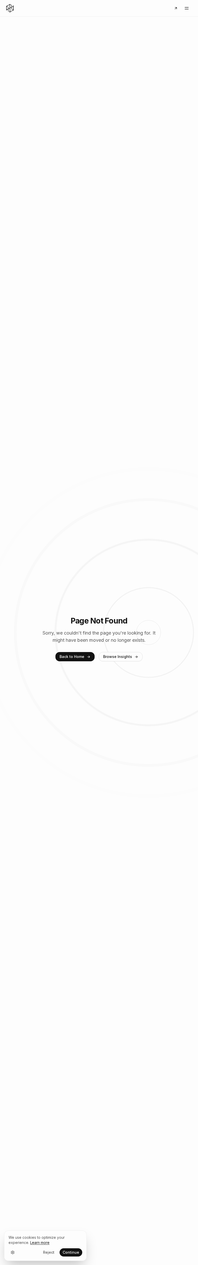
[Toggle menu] (187, 8)
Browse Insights (117, 656)
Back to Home (72, 656)
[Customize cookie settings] (13, 1252)
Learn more (40, 1242)
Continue (71, 1252)
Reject (48, 1252)
